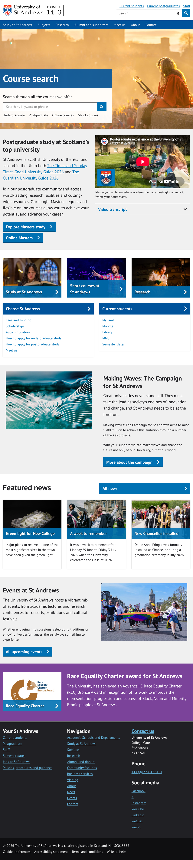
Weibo (136, 827)
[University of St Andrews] (33, 10)
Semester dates (113, 344)
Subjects (44, 25)
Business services (80, 774)
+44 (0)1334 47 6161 (147, 772)
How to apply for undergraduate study (33, 338)
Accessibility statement (51, 851)
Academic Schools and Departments (93, 737)
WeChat (137, 821)
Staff (186, 6)
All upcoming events (24, 651)
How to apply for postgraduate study (32, 344)
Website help (116, 851)
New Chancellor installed (156, 533)
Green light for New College (30, 533)
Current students (131, 6)
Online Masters (19, 237)
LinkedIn (138, 815)
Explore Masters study (25, 226)
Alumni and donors (81, 762)
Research (62, 25)
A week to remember (88, 533)
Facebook (139, 791)
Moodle (107, 326)
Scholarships (15, 326)
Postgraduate (38, 115)
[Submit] (101, 106)
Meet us (119, 25)
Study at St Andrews (17, 25)
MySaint (108, 320)
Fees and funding (18, 320)
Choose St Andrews (23, 308)
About (135, 25)
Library (107, 332)
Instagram (139, 803)
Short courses (88, 115)
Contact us (143, 731)
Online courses (63, 115)
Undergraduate (14, 115)
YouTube (138, 809)
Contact (151, 25)
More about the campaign (129, 462)
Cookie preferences (17, 851)
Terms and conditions (87, 851)
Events (72, 798)
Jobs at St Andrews (16, 762)
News (71, 792)
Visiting (72, 780)
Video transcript (112, 209)
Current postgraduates (163, 6)
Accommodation (18, 332)
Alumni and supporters (91, 25)
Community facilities (82, 768)
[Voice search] (178, 12)
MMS (106, 338)
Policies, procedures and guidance (27, 768)
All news (110, 488)
